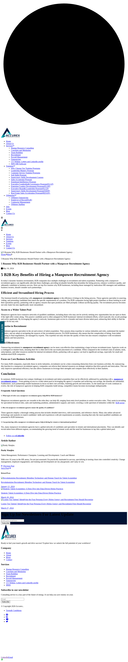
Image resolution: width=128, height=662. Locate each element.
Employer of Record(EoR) (21, 200)
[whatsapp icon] (64, 659)
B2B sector (120, 403)
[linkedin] (7, 617)
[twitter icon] (4, 632)
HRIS (8, 585)
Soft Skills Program (18, 175)
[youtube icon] (4, 648)
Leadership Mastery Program (22, 171)
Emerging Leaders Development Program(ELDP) (30, 186)
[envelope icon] (4, 653)
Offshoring (10, 195)
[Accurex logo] (10, 137)
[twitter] (7, 621)
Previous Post (8, 466)
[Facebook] (4, 627)
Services (9, 146)
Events (8, 209)
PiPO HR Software (18, 164)
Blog (8, 211)
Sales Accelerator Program (21, 180)
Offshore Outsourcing (19, 198)
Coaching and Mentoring (21, 150)
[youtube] (7, 619)
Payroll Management (19, 157)
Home (8, 141)
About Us (10, 143)
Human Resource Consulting (22, 148)
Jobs (8, 207)
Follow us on (15, 436)
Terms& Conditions (14, 610)
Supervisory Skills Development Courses (27, 177)
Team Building (17, 153)
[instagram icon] (4, 643)
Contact (9, 560)
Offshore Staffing (18, 204)
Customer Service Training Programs (25, 173)
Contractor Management (20, 202)
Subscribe (5, 523)
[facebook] (7, 615)
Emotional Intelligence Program (23, 182)
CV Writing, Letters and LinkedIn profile (27, 162)
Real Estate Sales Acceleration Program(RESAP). (30, 193)
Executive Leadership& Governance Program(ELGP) (32, 184)
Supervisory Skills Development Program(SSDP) (30, 191)
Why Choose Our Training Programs (25, 168)
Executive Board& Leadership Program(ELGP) (30, 189)
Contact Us (10, 213)
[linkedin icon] (4, 637)
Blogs (8, 557)
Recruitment (16, 155)
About (8, 555)
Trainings (9, 166)
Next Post (5, 468)
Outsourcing (16, 159)
